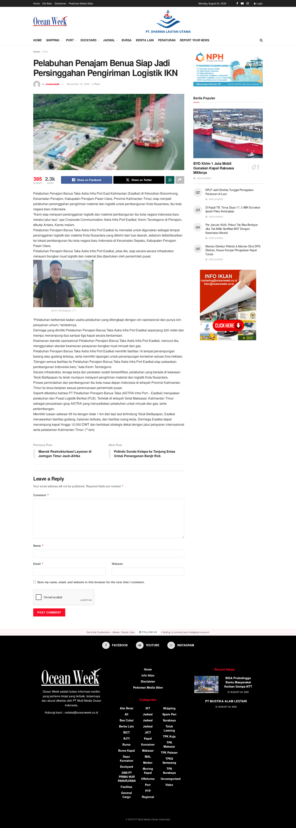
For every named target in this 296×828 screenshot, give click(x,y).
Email (38, 564)
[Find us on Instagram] (247, 3)
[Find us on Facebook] (237, 3)
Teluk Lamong (169, 728)
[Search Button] (261, 40)
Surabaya (169, 720)
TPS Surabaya (169, 771)
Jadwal (109, 40)
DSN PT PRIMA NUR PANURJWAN (127, 777)
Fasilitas (126, 787)
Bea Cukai (127, 720)
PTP (148, 791)
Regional (148, 797)
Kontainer (148, 744)
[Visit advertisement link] (168, 21)
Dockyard (88, 40)
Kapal (148, 738)
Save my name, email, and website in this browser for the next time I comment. (91, 582)
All (126, 714)
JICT (148, 732)
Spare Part (169, 714)
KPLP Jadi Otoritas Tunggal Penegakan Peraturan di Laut (229, 192)
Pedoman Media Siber (81, 3)
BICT (126, 732)
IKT (148, 708)
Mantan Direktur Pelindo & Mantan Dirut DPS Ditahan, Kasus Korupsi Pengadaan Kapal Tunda (232, 250)
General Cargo (126, 795)
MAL (148, 756)
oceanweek (52, 84)
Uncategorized (171, 779)
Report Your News (194, 40)
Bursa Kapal (126, 750)
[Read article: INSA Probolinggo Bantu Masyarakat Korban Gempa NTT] (206, 684)
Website (117, 564)
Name (38, 546)
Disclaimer (60, 3)
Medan (147, 763)
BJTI (126, 738)
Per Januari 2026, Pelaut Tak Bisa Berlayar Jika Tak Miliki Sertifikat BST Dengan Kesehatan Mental (231, 228)
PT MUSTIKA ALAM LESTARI (226, 701)
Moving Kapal (148, 771)
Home (36, 3)
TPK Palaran (169, 752)
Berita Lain (145, 40)
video (169, 785)
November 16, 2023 (78, 84)
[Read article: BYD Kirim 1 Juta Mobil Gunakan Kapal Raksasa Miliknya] (228, 133)
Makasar (148, 750)
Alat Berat (126, 708)
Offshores (148, 779)
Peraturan (166, 40)
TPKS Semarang (169, 760)
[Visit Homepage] (50, 21)
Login (259, 3)
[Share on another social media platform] (179, 180)
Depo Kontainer (126, 758)
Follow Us (149, 632)
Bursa (126, 40)
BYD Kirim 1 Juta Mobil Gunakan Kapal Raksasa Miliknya (213, 168)
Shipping (52, 40)
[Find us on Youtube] (242, 3)
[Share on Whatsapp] (170, 180)
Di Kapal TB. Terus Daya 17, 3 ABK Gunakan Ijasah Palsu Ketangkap (233, 209)
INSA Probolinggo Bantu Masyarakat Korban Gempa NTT (238, 682)
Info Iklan (47, 3)
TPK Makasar (169, 744)
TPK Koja (169, 736)
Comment (41, 495)
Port (70, 40)
